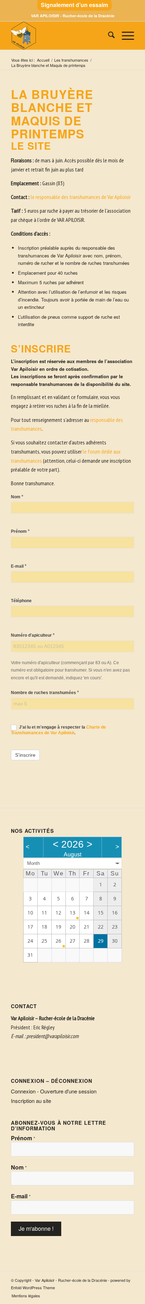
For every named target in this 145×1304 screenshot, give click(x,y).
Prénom (20, 531)
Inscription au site (31, 1100)
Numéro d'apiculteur (33, 635)
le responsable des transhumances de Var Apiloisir (81, 196)
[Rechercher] (108, 35)
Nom (17, 496)
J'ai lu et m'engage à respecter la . (58, 730)
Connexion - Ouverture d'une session (53, 1091)
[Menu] (124, 35)
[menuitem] (74, 5)
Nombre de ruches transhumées (45, 692)
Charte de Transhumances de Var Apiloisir (58, 730)
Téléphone (21, 600)
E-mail (18, 566)
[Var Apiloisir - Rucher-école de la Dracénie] (60, 35)
